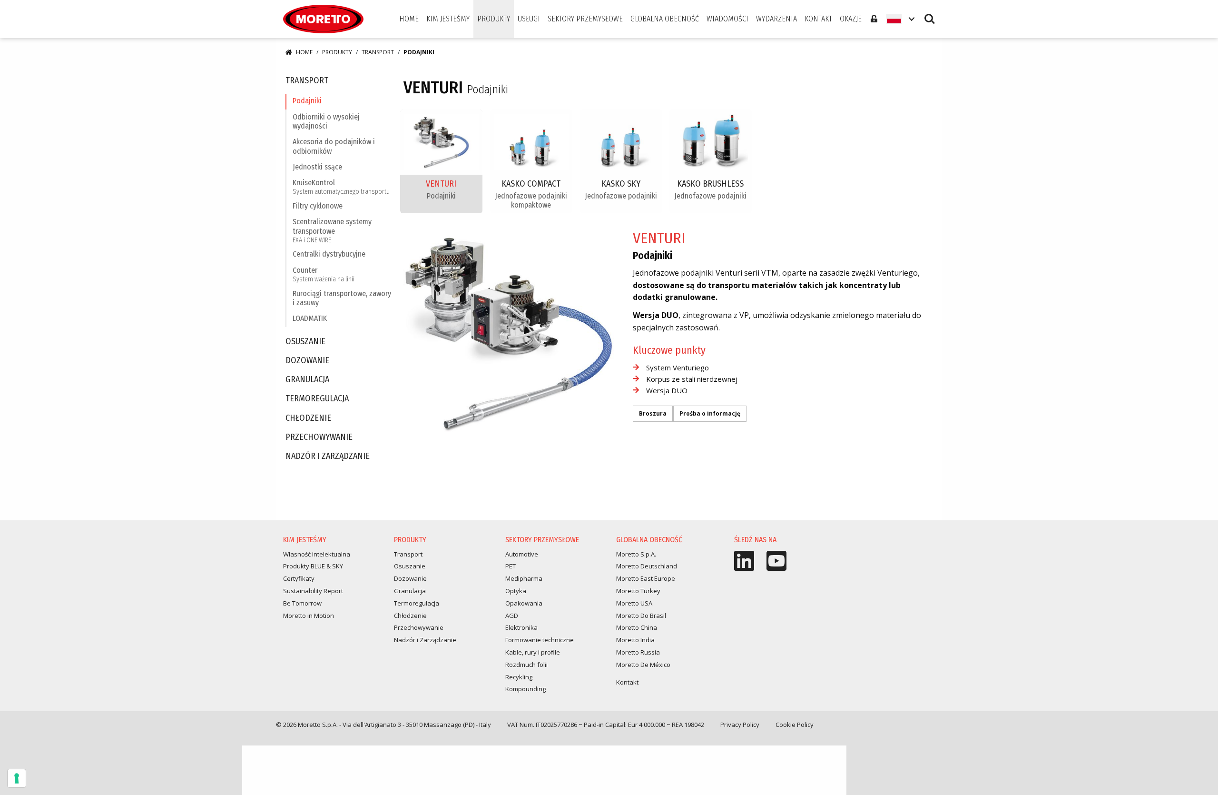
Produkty (337, 52)
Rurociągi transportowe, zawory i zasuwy (342, 298)
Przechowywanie (319, 437)
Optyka (515, 590)
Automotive (521, 554)
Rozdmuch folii (526, 664)
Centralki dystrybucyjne (329, 253)
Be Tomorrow (302, 603)
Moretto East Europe (645, 578)
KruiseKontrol (341, 187)
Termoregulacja (317, 399)
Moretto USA (634, 603)
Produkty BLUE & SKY (313, 566)
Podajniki (307, 100)
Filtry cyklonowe (318, 205)
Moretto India (635, 640)
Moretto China (636, 627)
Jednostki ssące (317, 166)
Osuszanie (305, 342)
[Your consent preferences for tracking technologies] (17, 778)
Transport (378, 52)
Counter (323, 274)
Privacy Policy (739, 724)
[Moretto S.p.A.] (323, 19)
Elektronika (521, 627)
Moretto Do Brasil (641, 615)
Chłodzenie (308, 418)
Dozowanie (307, 361)
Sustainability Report (313, 590)
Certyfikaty (298, 578)
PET (510, 566)
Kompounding (525, 689)
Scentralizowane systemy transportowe (332, 230)
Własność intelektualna (316, 554)
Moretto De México (643, 664)
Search (929, 14)
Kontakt (627, 682)
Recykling (518, 677)
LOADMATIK (310, 318)
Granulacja (307, 380)
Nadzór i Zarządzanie (327, 456)
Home (304, 52)
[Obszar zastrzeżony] (874, 19)
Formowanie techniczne (539, 640)
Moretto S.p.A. (636, 554)
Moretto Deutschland (646, 566)
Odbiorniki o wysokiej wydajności (326, 121)
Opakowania (523, 603)
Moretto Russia (638, 652)
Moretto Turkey (638, 590)
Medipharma (523, 578)
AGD (511, 615)
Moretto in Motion (308, 615)
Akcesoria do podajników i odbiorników (334, 146)
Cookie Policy (795, 724)
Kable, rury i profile (532, 652)
